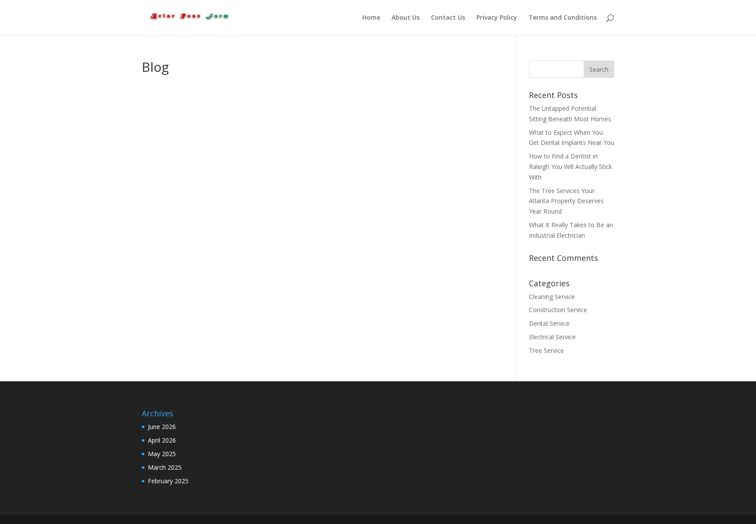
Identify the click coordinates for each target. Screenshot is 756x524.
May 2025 (162, 454)
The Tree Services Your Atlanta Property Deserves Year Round (566, 201)
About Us (406, 17)
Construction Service (558, 310)
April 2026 (162, 440)
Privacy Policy (496, 17)
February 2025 (168, 481)
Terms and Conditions (562, 17)
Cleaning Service (552, 296)
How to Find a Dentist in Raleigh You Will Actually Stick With (570, 166)
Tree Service (546, 350)
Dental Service (549, 323)
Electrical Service (552, 337)
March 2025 (165, 467)
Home (371, 17)
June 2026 (162, 426)
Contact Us (448, 17)
